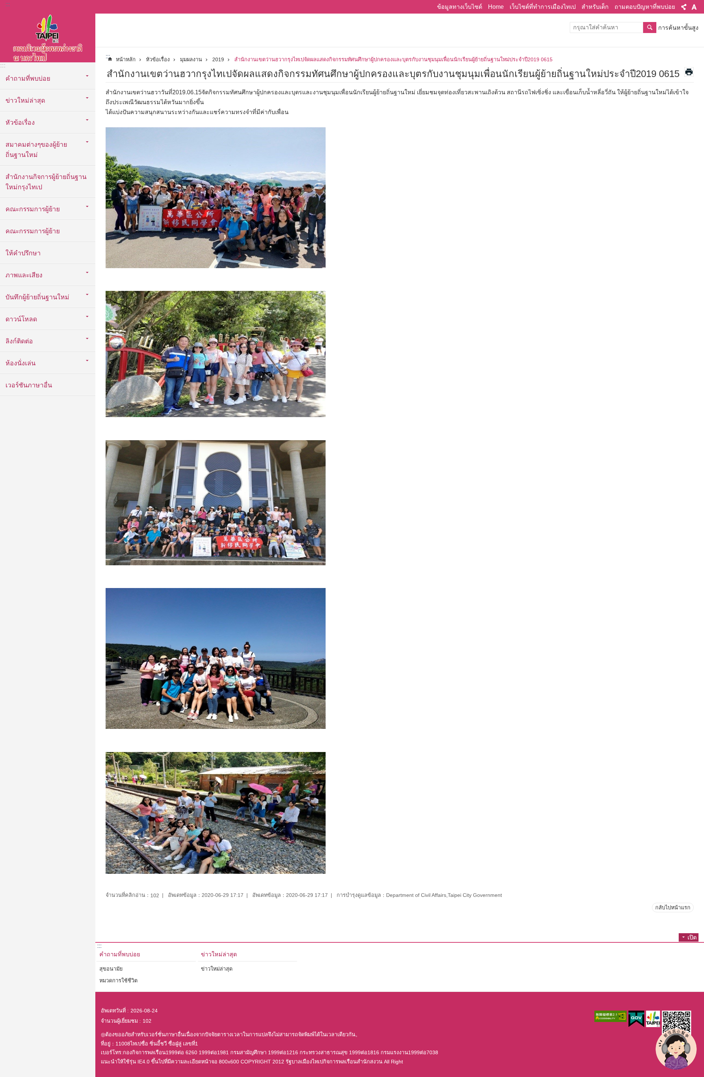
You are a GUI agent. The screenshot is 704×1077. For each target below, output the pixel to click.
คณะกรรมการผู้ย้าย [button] (33, 209)
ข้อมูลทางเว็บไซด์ (459, 7)
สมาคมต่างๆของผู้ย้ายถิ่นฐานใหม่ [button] (36, 149)
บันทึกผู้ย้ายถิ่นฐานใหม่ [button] (37, 297)
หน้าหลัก (126, 59)
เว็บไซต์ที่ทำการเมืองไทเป (543, 7)
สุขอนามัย (110, 969)
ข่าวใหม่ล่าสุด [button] (25, 100)
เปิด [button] (692, 937)
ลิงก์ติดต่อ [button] (19, 341)
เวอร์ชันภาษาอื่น (29, 385)
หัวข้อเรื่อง (158, 59)
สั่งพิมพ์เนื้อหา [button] (689, 72)
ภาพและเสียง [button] (24, 275)
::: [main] (108, 56)
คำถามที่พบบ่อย (119, 954)
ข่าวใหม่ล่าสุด (219, 954)
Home (496, 7)
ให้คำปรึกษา (23, 253)
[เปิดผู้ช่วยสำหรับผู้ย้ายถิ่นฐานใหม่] (676, 1049)
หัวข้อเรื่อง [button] (20, 122)
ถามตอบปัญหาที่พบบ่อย (645, 7)
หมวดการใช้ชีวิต (118, 980)
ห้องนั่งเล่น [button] (21, 363)
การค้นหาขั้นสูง (678, 28)
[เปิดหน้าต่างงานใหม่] (610, 1016)
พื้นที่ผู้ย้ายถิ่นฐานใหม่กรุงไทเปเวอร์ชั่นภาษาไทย (47, 36)
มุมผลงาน (191, 59)
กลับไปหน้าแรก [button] (672, 907)
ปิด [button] (683, 7)
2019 (218, 59)
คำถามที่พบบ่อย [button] (28, 78)
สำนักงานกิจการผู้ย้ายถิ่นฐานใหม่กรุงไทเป (46, 182)
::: (8, 4)
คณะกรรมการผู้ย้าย (33, 231)
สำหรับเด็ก (595, 7)
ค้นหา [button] (649, 27)
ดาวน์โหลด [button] (21, 319)
